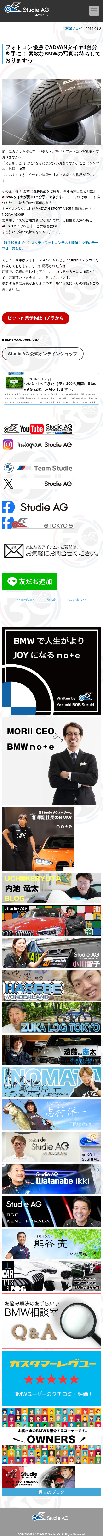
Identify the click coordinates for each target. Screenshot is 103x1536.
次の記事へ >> (77, 600)
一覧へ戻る (51, 600)
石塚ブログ (73, 28)
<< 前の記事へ (26, 600)
